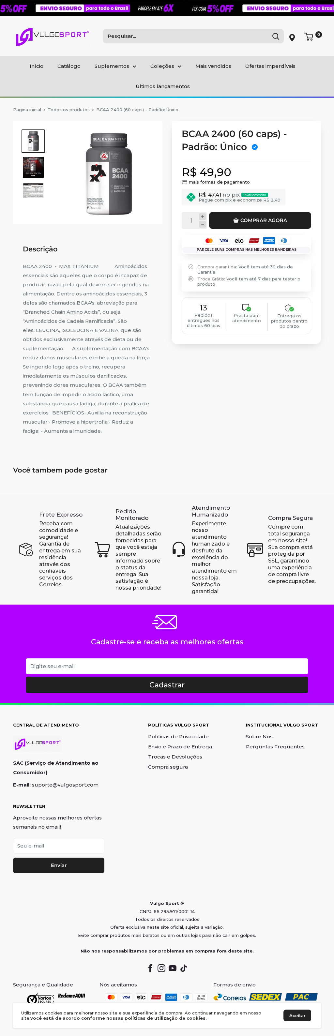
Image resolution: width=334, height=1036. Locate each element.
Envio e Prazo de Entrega (180, 746)
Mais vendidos (213, 66)
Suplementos (112, 66)
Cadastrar (167, 685)
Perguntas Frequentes (275, 746)
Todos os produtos (69, 109)
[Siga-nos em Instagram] (161, 968)
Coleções (162, 66)
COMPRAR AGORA (263, 220)
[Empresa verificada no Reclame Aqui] (71, 999)
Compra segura (168, 767)
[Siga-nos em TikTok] (184, 968)
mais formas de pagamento (219, 182)
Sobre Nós (259, 736)
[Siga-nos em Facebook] (150, 968)
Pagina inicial (27, 109)
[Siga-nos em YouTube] (172, 968)
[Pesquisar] (275, 36)
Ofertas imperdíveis (270, 66)
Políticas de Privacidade (178, 736)
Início (36, 66)
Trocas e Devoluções (175, 757)
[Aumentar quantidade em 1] (202, 216)
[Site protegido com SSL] (40, 999)
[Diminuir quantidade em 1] (202, 224)
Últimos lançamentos (163, 86)
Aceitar (297, 1015)
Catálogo (69, 66)
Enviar (59, 865)
